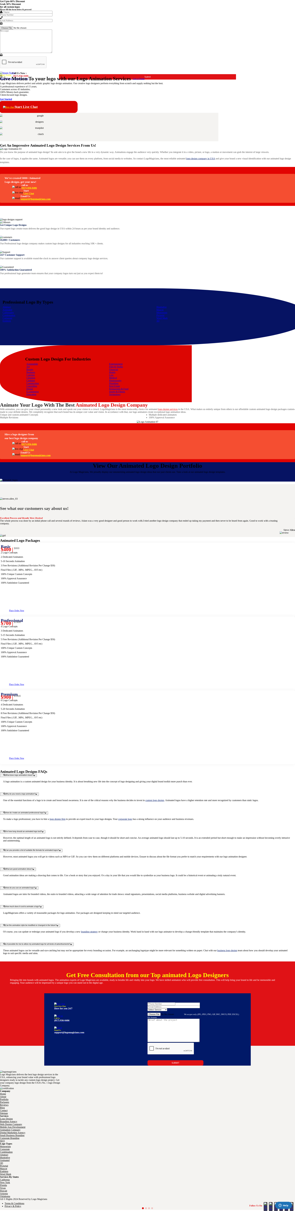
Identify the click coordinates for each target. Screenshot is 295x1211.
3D (157, 321)
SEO (2, 1141)
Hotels (112, 372)
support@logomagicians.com (36, 199)
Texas (3, 1188)
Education (31, 394)
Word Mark (162, 318)
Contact (4, 1110)
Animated (7, 309)
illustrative (5, 1157)
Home (3, 1094)
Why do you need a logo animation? (20, 794)
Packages (4, 1102)
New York (5, 1182)
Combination (9, 315)
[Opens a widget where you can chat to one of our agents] (283, 1205)
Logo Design (6, 1118)
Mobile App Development (12, 1127)
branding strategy (89, 931)
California (5, 1179)
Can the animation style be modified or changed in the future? (31, 925)
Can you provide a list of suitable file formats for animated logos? (32, 850)
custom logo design (154, 800)
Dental (29, 389)
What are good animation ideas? (18, 869)
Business (30, 372)
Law (111, 375)
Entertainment (116, 364)
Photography (115, 380)
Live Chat (29, 193)
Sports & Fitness (117, 391)
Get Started (6, 99)
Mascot (159, 309)
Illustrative (161, 307)
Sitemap (4, 1113)
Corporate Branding (9, 1138)
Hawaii (3, 1190)
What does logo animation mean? (19, 775)
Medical (113, 377)
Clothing (30, 380)
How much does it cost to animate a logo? (22, 906)
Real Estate (114, 386)
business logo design (227, 950)
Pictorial (160, 315)
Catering (30, 375)
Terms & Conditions (14, 1203)
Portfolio (4, 1099)
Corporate (7, 318)
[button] (143, 1208)
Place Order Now (16, 610)
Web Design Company (11, 1124)
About (3, 1096)
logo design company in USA (200, 158)
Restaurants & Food (118, 389)
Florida (3, 1185)
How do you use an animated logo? (20, 888)
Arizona (4, 1193)
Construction (32, 383)
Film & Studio (116, 366)
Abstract (7, 307)
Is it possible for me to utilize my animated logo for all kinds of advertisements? (37, 944)
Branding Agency (8, 1121)
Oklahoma (5, 1196)
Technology (115, 394)
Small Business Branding (12, 1135)
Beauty (29, 369)
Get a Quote (139, 78)
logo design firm (57, 819)
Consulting (31, 386)
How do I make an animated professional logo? (25, 813)
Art (28, 366)
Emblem (7, 321)
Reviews (4, 1105)
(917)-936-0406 (29, 188)
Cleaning (30, 377)
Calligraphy (8, 312)
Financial (113, 369)
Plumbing (113, 383)
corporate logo (125, 819)
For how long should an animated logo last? (23, 831)
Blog (2, 1107)
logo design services (168, 409)
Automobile (32, 364)
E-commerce (32, 391)
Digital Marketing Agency (12, 1132)
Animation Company (10, 1130)
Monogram (161, 312)
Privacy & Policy (13, 1206)
